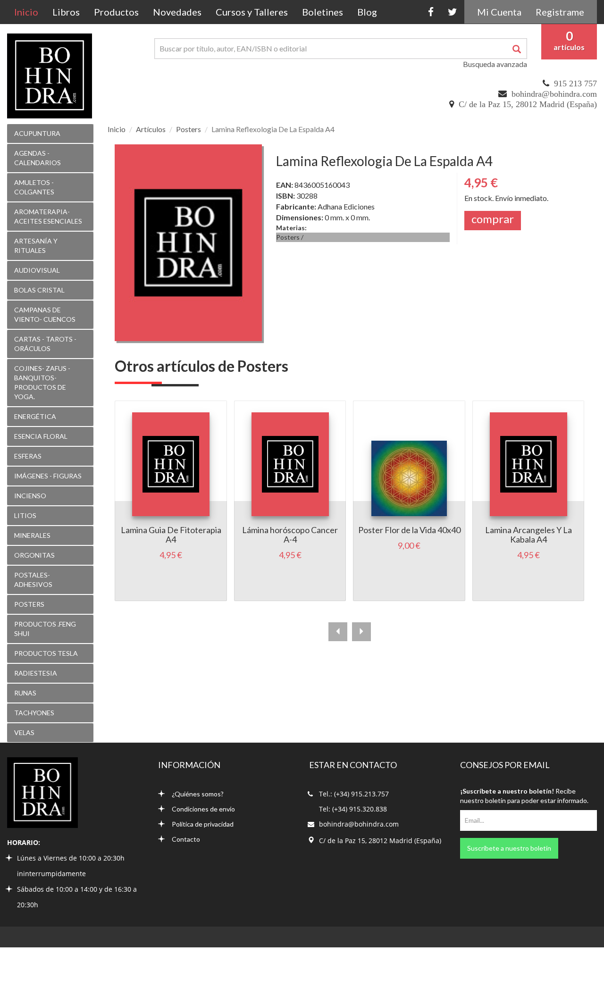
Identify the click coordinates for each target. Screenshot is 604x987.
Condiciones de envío (203, 809)
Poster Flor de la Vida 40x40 (409, 530)
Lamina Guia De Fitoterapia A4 (171, 534)
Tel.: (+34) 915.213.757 (354, 793)
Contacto (186, 839)
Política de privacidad (203, 824)
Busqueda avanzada (495, 63)
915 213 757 (575, 83)
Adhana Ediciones (346, 206)
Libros (66, 11)
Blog (367, 11)
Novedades (177, 11)
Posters (188, 129)
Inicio (29, 11)
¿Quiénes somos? (198, 794)
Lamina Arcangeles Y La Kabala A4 (528, 534)
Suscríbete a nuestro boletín (509, 848)
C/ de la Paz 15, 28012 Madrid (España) (528, 104)
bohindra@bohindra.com (554, 94)
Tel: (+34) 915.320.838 (353, 808)
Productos (116, 11)
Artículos (151, 129)
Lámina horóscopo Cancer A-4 (290, 534)
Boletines (322, 11)
